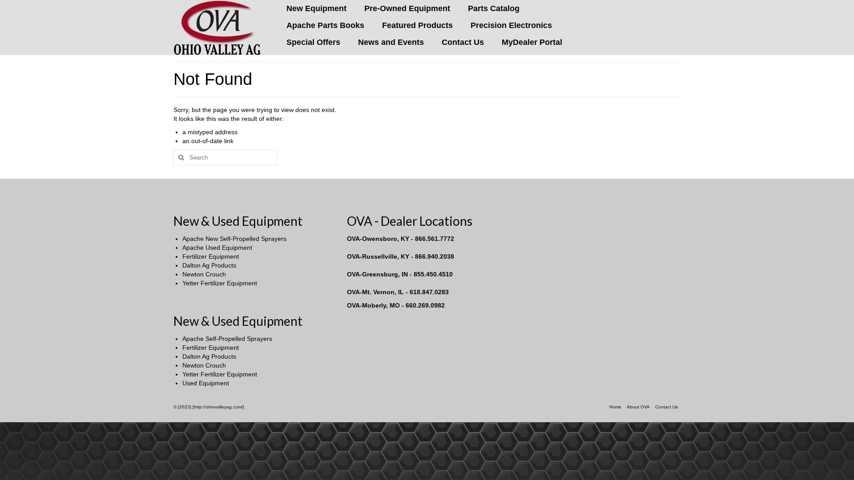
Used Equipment (205, 383)
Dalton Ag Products (209, 265)
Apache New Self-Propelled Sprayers (234, 238)
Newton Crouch (204, 274)
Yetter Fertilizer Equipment (219, 283)
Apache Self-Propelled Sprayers (227, 338)
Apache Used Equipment (217, 247)
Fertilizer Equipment (210, 256)
